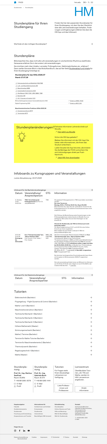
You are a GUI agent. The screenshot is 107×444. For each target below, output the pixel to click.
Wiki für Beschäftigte (61, 414)
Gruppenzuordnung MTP (25, 111)
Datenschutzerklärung (21, 437)
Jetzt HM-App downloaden (69, 158)
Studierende (18, 411)
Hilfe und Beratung (60, 411)
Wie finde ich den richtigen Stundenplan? (30, 44)
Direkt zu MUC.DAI (76, 103)
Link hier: (73, 265)
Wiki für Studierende (61, 416)
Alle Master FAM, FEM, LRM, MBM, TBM (30, 93)
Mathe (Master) (21, 355)
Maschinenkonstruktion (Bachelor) (29, 310)
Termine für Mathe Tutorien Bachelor (29, 338)
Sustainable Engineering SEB (27, 91)
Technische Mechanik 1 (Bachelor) (28, 314)
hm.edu (77, 2)
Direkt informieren (84, 389)
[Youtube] (29, 430)
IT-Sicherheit (55, 437)
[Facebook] (19, 430)
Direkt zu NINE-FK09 (76, 101)
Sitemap (84, 437)
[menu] (92, 2)
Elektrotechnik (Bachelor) (25, 297)
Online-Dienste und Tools (62, 409)
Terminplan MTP (23, 113)
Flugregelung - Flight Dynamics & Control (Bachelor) (36, 302)
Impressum (43, 437)
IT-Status (66, 437)
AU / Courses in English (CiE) (26, 98)
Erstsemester (38, 409)
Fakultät (16, 407)
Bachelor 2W (21, 96)
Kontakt (75, 437)
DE (84, 2)
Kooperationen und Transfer (22, 416)
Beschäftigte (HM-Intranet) (42, 416)
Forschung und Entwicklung (22, 414)
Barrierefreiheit (22, 439)
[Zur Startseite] (15, 2)
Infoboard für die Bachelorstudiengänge (30, 190)
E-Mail (19, 384)
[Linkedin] (24, 430)
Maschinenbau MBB (24, 88)
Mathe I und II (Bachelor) (25, 306)
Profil (19, 386)
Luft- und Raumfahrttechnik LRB (28, 86)
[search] (89, 2)
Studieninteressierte (20, 409)
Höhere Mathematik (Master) (26, 326)
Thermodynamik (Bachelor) (26, 346)
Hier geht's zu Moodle (66, 132)
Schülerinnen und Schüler (42, 407)
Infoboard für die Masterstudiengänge (29, 275)
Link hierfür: (71, 250)
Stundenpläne (59, 407)
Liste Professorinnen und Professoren (64, 387)
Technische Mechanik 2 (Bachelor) (29, 318)
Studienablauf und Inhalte (79, 68)
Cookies (34, 437)
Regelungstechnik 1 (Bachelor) (27, 351)
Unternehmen (38, 414)
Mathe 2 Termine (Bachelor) (26, 334)
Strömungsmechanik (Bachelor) (28, 330)
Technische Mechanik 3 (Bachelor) (29, 322)
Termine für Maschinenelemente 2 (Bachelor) (33, 342)
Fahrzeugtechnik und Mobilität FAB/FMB (30, 83)
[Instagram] (15, 430)
